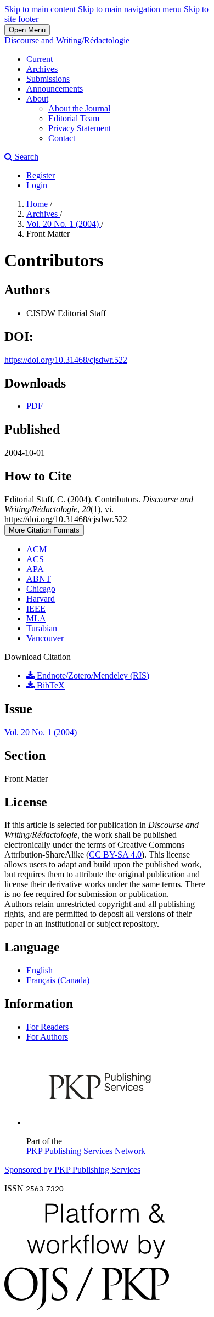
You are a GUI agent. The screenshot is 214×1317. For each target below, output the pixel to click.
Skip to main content (40, 9)
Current (39, 59)
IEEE (36, 608)
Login (36, 185)
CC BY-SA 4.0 (115, 854)
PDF (34, 406)
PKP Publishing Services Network (85, 1151)
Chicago (40, 588)
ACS (35, 559)
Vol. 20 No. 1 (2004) (63, 223)
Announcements (54, 88)
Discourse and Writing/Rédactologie (66, 40)
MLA (36, 618)
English (39, 970)
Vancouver (45, 638)
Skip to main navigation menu (130, 9)
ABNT (38, 579)
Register (40, 175)
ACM (36, 549)
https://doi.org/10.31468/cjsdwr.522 (65, 360)
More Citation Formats (44, 530)
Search (25, 156)
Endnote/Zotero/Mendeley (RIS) (92, 675)
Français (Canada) (57, 980)
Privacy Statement (79, 128)
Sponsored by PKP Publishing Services (72, 1169)
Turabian (41, 628)
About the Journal (79, 108)
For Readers (47, 1027)
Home (38, 204)
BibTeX (50, 685)
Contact (61, 138)
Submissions (48, 78)
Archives (42, 69)
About (37, 98)
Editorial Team (73, 118)
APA (35, 569)
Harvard (40, 598)
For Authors (47, 1036)
